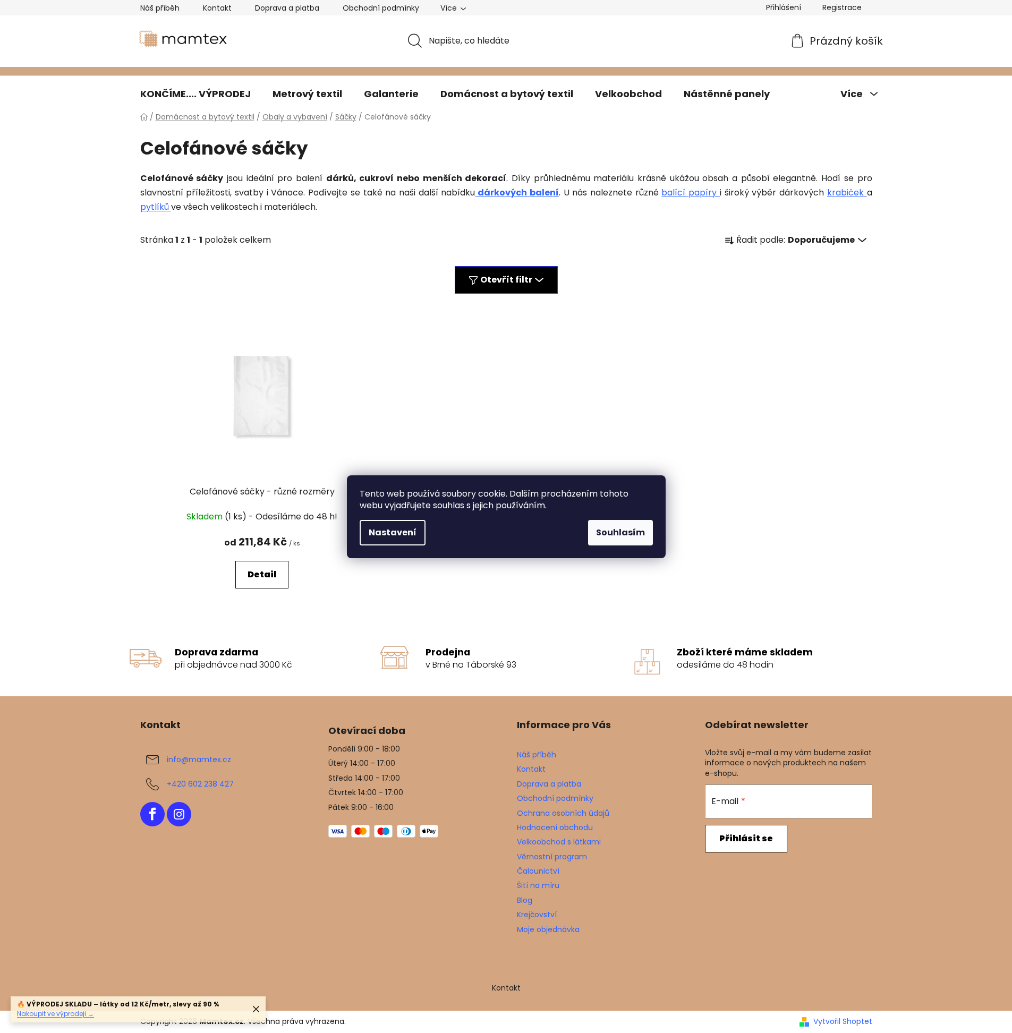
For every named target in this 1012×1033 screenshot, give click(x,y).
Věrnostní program (552, 856)
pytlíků (155, 207)
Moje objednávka (548, 929)
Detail (262, 574)
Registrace (842, 7)
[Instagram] (179, 814)
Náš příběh (160, 8)
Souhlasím (620, 532)
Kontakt (217, 8)
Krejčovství (537, 914)
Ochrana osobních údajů (563, 813)
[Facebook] (152, 814)
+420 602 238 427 (200, 784)
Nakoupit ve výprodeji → (55, 1013)
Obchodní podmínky (381, 8)
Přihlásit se (746, 838)
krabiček (847, 192)
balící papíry (690, 192)
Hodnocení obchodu (555, 827)
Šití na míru (538, 885)
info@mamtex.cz (199, 759)
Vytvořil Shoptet (842, 1022)
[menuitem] (195, 94)
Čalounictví (538, 871)
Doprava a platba (287, 8)
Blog (524, 900)
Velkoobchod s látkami (559, 841)
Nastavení (392, 532)
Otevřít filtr (506, 280)
